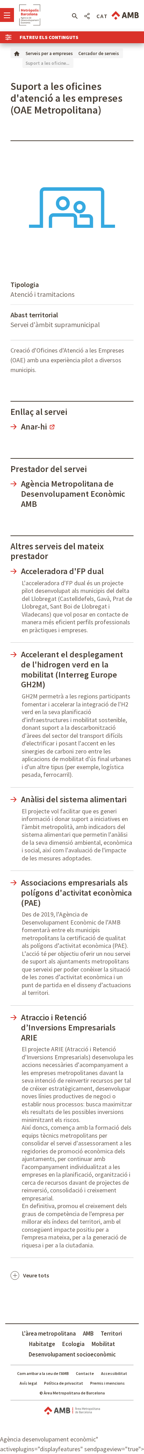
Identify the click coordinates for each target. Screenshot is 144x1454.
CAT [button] (102, 16)
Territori (111, 1333)
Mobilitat (103, 1344)
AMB (88, 1333)
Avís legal (28, 1383)
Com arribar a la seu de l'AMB (43, 1373)
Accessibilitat (114, 1373)
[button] (75, 16)
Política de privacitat (63, 1383)
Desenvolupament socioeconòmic (72, 1354)
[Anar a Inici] (17, 53)
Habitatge (42, 1344)
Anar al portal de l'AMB (125, 15)
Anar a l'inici (29, 15)
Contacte (85, 1373)
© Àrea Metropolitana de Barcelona (72, 1392)
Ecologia (73, 1344)
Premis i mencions (107, 1383)
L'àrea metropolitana (49, 1333)
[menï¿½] (7, 15)
